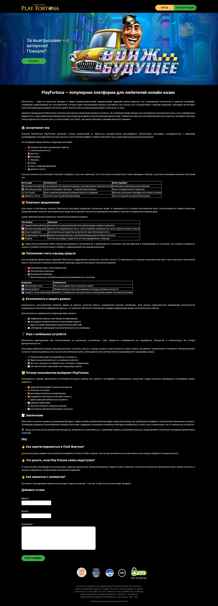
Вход (164, 7)
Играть (34, 61)
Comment (27, 524)
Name (25, 498)
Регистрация (185, 7)
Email (25, 511)
